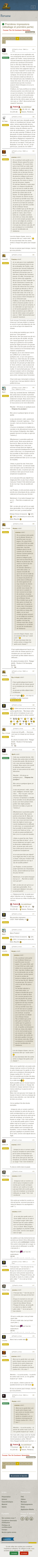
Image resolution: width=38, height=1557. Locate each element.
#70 (33, 749)
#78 (33, 1336)
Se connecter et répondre (19, 1476)
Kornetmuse (5, 1176)
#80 (33, 1395)
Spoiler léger (15, 700)
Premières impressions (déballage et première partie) (18, 25)
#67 (33, 671)
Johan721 (5, 259)
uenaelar (5, 1144)
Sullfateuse (6, 528)
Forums (5, 30)
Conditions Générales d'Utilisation (9, 1521)
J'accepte (14, 1553)
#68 (33, 705)
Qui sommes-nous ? (9, 1518)
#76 (33, 1261)
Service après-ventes (9, 1532)
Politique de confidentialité (7, 1526)
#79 (33, 1351)
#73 (33, 946)
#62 (33, 116)
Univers (4, 1499)
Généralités (26, 30)
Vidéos (23, 1499)
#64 (33, 255)
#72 (33, 929)
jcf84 (4, 918)
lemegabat (5, 709)
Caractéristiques (7, 1502)
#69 (33, 728)
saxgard (13, 157)
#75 (33, 1171)
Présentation (6, 1497)
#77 (33, 1285)
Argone (4, 155)
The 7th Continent (15, 30)
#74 (33, 1140)
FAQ (22, 1497)
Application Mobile (27, 1509)
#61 (33, 49)
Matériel (4, 1504)
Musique (24, 1502)
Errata (23, 1507)
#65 (33, 387)
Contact (4, 1530)
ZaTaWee (5, 121)
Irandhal (4, 676)
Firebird (4, 54)
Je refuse (24, 1553)
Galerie (4, 1507)
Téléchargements (27, 1504)
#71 (33, 914)
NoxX (3, 392)
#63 (33, 151)
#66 (33, 524)
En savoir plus (27, 1550)
